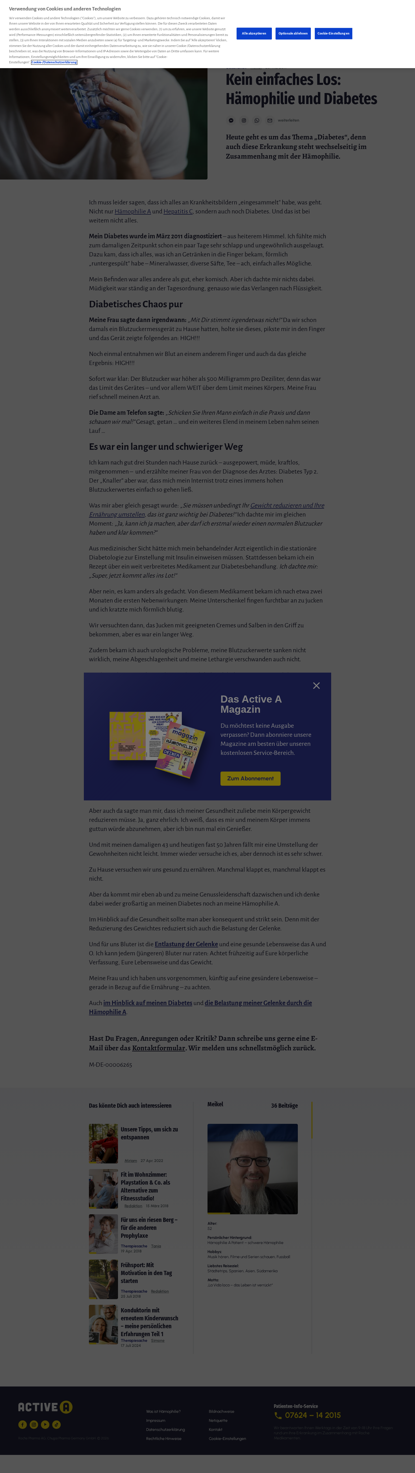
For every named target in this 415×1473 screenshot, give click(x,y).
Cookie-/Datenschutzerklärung (54, 62)
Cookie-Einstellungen (334, 33)
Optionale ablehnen (293, 33)
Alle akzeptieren (254, 33)
